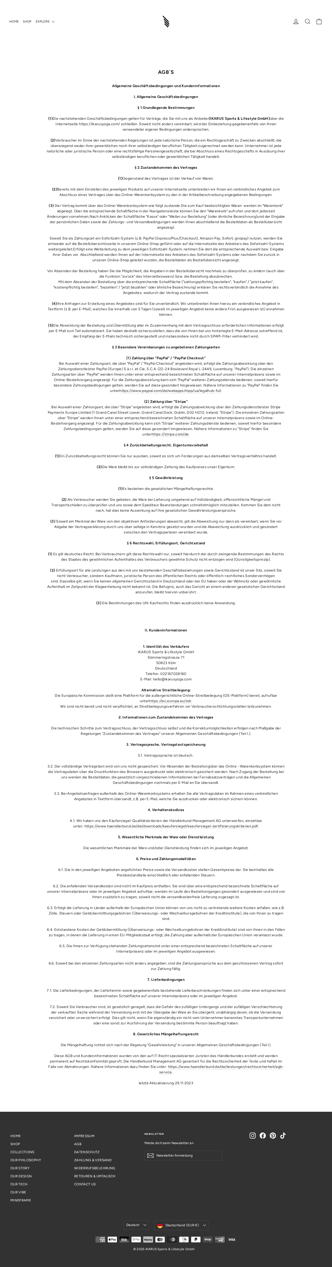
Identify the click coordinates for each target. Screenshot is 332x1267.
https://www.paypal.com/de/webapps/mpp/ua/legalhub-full (170, 391)
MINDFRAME (20, 1200)
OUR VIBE (18, 1192)
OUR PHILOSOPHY (25, 1160)
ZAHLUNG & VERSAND (93, 1160)
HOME (14, 21)
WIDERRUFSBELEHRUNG (94, 1168)
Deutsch (132, 1225)
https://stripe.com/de (170, 434)
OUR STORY (20, 1168)
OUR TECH (19, 1184)
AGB (77, 1144)
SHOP (27, 21)
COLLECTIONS (22, 1152)
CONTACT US (85, 1184)
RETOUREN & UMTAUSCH (95, 1176)
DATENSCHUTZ (87, 1152)
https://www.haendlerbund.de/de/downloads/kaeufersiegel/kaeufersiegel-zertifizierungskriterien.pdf (171, 826)
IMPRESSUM (84, 1136)
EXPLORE (43, 21)
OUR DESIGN (21, 1176)
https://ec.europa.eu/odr (170, 701)
